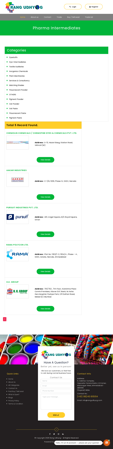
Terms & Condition (15, 404)
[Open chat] (107, 442)
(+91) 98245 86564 (87, 396)
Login (74, 7)
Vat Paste (13, 108)
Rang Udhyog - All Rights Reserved (64, 438)
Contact (47, 17)
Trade (59, 17)
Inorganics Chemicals (18, 71)
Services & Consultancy (19, 80)
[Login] (73, 4)
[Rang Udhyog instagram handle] (59, 434)
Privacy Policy (13, 401)
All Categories (13, 385)
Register (94, 7)
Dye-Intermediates (17, 62)
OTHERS (12, 94)
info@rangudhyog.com (92, 400)
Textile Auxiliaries (16, 66)
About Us (11, 382)
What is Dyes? (13, 394)
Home (22, 17)
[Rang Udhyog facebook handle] (50, 434)
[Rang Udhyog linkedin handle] (63, 434)
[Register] (94, 4)
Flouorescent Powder (18, 90)
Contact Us (12, 388)
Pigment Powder (16, 99)
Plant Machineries (17, 76)
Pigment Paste (15, 118)
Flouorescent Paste (17, 113)
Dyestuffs (13, 57)
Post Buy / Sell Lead (16, 391)
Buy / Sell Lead (73, 17)
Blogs (10, 397)
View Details (45, 160)
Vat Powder (14, 104)
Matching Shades (16, 85)
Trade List (89, 17)
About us (34, 17)
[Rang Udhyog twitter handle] (54, 434)
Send (55, 415)
